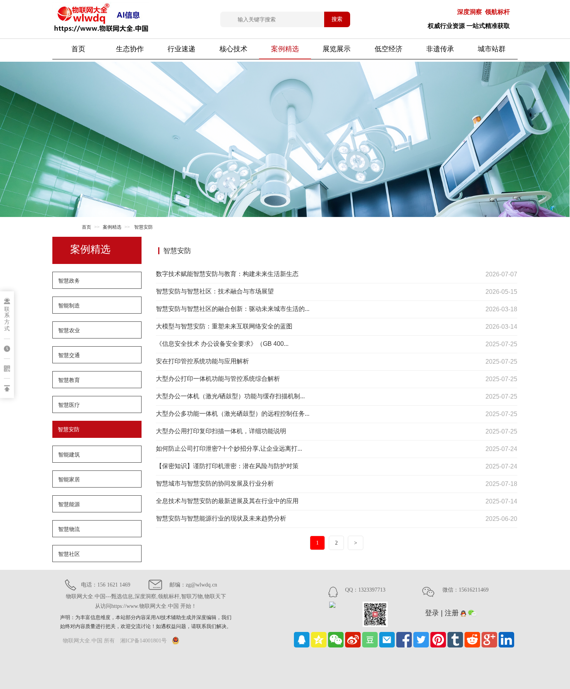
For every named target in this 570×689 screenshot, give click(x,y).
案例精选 (112, 227)
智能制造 (69, 305)
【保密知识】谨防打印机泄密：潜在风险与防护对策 (227, 466)
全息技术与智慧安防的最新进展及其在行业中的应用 (227, 501)
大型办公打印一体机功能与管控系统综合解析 (218, 378)
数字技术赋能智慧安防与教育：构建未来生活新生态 (227, 274)
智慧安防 (68, 429)
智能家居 (69, 479)
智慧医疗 (69, 405)
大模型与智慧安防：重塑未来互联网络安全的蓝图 (224, 326)
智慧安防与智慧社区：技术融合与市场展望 (215, 291)
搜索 (337, 19)
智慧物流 (69, 529)
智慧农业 (69, 330)
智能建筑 (69, 454)
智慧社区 (69, 554)
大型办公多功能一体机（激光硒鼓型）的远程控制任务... (232, 413)
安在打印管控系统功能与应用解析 (202, 361)
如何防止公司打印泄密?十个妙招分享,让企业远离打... (229, 448)
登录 (432, 613)
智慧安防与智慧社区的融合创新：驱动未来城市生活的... (232, 308)
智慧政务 (69, 281)
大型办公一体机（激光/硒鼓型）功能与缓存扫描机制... (230, 396)
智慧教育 (69, 380)
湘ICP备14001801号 (143, 641)
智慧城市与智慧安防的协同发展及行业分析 (215, 483)
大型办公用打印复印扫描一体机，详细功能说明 (221, 431)
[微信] (336, 639)
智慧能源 (69, 504)
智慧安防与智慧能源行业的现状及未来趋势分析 (221, 518)
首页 (78, 49)
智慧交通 (69, 355)
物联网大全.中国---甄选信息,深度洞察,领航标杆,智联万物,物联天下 (146, 601)
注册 (452, 613)
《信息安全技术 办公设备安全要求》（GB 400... (222, 343)
